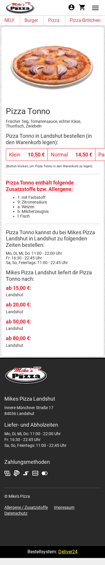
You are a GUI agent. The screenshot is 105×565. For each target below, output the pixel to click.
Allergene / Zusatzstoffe (26, 507)
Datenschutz (15, 513)
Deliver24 (68, 551)
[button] (95, 7)
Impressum (64, 507)
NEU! (9, 20)
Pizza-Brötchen (85, 20)
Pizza (54, 20)
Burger (31, 20)
